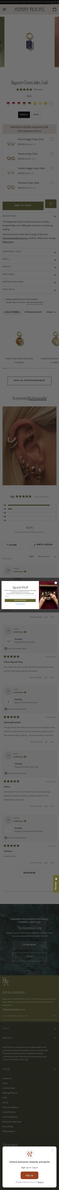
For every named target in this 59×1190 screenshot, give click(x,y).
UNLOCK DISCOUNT (20, 600)
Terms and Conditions (19, 603)
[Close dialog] (55, 583)
